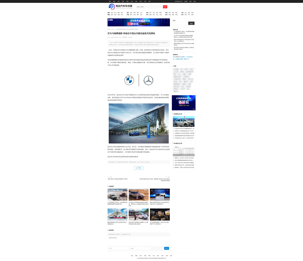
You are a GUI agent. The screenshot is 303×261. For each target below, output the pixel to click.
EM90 (186, 69)
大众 (179, 74)
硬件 (170, 12)
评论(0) (130, 37)
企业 (157, 14)
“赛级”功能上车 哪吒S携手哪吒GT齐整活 (118, 179)
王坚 (109, 37)
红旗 (191, 81)
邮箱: (132, 248)
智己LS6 (191, 79)
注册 (194, 1)
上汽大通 (176, 71)
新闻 (114, 1)
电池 (170, 14)
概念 (131, 12)
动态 (134, 14)
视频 (109, 14)
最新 (118, 12)
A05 (182, 69)
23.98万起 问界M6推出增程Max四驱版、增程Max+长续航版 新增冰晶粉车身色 (139, 204)
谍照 (134, 12)
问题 (192, 12)
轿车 (186, 14)
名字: (110, 248)
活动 (122, 14)
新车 (119, 1)
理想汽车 (186, 81)
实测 (118, 14)
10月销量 (176, 69)
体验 (189, 12)
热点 (115, 12)
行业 (132, 1)
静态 (131, 14)
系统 (176, 12)
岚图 (190, 74)
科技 (136, 1)
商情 (160, 12)
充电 (176, 14)
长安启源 (188, 86)
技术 (141, 1)
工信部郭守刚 (177, 79)
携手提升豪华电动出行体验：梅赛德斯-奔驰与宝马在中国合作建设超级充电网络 (155, 179)
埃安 (175, 74)
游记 (141, 14)
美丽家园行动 (177, 84)
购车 (157, 12)
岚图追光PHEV (177, 76)
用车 (138, 14)
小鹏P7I (184, 74)
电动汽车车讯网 (144, 258)
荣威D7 (184, 84)
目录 (150, 1)
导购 (127, 1)
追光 (182, 86)
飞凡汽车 (182, 88)
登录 (190, 1)
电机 (173, 14)
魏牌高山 (176, 91)
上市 (141, 12)
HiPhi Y (191, 69)
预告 (138, 12)
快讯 (112, 12)
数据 (150, 14)
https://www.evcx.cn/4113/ (143, 162)
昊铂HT (184, 79)
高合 (188, 88)
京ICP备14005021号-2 (161, 258)
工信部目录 (186, 76)
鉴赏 (112, 14)
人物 (160, 14)
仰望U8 (182, 71)
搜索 (174, 20)
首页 (110, 1)
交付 (186, 12)
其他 (173, 12)
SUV (189, 14)
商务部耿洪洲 (189, 71)
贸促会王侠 (176, 86)
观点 (122, 12)
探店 (115, 14)
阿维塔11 (176, 88)
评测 (123, 1)
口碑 (145, 1)
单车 (154, 12)
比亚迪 (175, 81)
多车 (150, 12)
